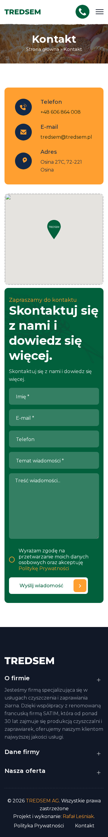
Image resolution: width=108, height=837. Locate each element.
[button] (54, 230)
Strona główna (42, 49)
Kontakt (73, 49)
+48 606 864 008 (60, 112)
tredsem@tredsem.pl (66, 137)
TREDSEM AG (42, 801)
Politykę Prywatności (44, 568)
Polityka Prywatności (39, 826)
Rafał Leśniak (78, 816)
